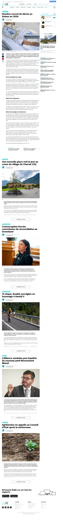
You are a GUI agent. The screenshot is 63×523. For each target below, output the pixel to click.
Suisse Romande (43, 504)
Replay (35, 4)
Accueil (16, 503)
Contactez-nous (9, 1)
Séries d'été (23, 7)
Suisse (42, 505)
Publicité (3, 1)
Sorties (33, 7)
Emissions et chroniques (19, 504)
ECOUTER (22, 4)
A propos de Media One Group (18, 1)
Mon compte (52, 1)
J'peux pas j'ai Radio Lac (32, 505)
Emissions (12, 7)
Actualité (17, 7)
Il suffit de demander (31, 504)
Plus (46, 7)
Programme (29, 4)
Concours (29, 7)
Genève (42, 503)
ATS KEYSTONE (9, 235)
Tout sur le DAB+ (40, 7)
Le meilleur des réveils (32, 503)
